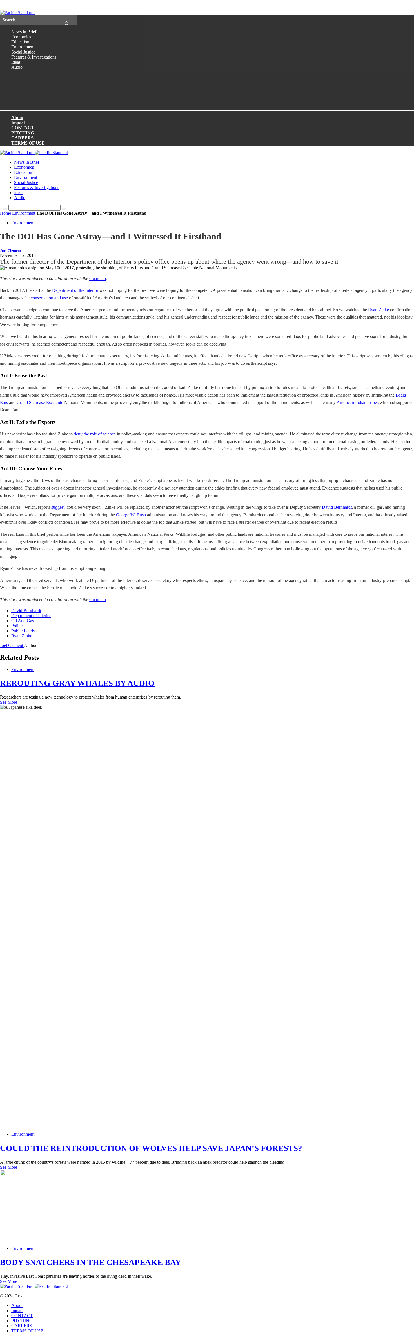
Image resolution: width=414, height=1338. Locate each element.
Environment (22, 47)
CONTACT (22, 127)
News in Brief (23, 31)
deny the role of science (95, 434)
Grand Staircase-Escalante (40, 402)
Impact (18, 122)
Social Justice (23, 52)
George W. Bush (131, 514)
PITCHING (22, 132)
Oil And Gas (22, 620)
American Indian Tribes (358, 402)
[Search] (66, 20)
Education (20, 41)
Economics (21, 36)
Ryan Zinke (378, 309)
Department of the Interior (75, 290)
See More (8, 702)
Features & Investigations (33, 57)
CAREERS (22, 137)
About (17, 117)
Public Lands (23, 630)
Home (5, 213)
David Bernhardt (337, 507)
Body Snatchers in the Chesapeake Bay (90, 1262)
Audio (17, 67)
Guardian (97, 278)
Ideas (16, 62)
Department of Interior (31, 615)
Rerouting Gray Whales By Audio (77, 683)
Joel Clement (10, 251)
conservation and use (49, 297)
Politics (17, 625)
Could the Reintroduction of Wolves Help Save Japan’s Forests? (151, 1148)
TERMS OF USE (28, 143)
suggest (57, 507)
